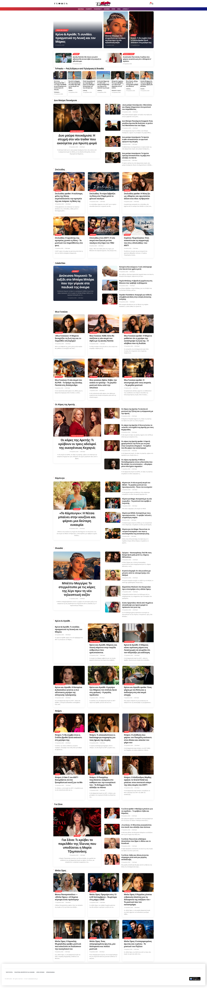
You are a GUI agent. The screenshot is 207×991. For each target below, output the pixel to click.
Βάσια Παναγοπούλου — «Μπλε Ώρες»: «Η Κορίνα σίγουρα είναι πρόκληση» (67, 897)
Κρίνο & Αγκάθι (62, 621)
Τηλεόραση (56, 92)
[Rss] (67, 3)
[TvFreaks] (103, 3)
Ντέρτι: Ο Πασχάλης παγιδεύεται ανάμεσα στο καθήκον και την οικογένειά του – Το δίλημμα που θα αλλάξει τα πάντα (102, 782)
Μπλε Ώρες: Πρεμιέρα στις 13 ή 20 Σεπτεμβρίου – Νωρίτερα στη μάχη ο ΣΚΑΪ (103, 897)
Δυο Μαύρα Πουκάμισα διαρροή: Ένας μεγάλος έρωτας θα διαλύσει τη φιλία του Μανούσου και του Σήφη (137, 123)
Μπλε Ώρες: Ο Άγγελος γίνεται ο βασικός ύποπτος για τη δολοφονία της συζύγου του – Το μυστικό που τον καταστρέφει (138, 899)
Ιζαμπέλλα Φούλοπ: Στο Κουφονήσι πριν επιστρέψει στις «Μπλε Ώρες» (136, 588)
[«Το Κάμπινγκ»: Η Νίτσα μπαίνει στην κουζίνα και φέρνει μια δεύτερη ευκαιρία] (76, 496)
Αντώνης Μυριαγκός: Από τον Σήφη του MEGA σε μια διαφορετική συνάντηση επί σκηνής (60, 85)
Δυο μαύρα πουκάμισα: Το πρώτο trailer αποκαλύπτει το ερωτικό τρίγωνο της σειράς (135, 139)
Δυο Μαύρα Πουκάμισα (65, 100)
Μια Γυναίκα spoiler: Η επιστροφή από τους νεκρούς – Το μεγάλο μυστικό (137, 382)
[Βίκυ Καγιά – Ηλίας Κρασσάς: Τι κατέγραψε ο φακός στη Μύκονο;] (132, 75)
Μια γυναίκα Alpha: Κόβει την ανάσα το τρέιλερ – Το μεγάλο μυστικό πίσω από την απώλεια (103, 384)
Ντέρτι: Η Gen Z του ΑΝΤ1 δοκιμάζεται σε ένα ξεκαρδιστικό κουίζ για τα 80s (68, 780)
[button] (152, 3)
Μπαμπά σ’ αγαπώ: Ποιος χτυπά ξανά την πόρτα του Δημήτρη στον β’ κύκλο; (117, 84)
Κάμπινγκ (60, 478)
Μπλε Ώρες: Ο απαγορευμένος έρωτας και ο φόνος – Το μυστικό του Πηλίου (138, 944)
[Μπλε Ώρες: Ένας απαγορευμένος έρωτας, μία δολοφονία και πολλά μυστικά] (103, 929)
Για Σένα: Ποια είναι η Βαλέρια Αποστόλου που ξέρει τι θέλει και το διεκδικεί (136, 841)
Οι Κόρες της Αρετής (65, 404)
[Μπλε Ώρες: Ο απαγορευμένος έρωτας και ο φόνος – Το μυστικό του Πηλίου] (138, 929)
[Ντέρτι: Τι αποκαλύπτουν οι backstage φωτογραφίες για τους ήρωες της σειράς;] (103, 723)
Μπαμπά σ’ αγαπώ (128, 54)
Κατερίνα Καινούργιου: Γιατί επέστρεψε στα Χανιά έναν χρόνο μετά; (135, 268)
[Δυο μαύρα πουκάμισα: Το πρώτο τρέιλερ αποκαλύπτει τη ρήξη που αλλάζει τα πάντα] (112, 157)
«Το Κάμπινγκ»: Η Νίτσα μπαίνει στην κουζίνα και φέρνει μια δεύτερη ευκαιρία (76, 519)
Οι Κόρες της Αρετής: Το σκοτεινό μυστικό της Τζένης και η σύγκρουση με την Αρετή (137, 411)
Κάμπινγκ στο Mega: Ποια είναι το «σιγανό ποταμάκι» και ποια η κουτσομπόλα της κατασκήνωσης (136, 531)
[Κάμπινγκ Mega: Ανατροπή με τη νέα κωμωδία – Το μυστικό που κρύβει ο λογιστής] (112, 503)
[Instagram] (64, 3)
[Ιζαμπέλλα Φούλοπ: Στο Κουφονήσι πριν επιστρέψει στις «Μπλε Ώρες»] (112, 591)
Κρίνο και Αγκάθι (62, 30)
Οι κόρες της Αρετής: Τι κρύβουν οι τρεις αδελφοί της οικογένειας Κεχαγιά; (77, 444)
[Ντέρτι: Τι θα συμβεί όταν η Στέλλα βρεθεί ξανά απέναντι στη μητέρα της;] (141, 29)
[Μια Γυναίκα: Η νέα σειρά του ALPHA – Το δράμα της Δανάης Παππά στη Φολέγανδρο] (69, 368)
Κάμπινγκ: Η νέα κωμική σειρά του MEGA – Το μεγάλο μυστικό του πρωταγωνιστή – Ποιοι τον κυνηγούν (137, 484)
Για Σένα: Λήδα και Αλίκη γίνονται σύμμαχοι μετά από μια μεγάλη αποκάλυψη (135, 857)
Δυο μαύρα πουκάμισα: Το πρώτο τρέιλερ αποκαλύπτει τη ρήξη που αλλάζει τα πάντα (136, 155)
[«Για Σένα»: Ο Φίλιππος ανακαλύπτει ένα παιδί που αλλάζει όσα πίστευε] (112, 829)
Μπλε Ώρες (60, 870)
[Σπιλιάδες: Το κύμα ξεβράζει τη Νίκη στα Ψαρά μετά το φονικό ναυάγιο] (103, 181)
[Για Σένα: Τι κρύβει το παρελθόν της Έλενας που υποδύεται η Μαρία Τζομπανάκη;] (77, 822)
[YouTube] (59, 3)
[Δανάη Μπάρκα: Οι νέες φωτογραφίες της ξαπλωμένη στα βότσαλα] (146, 75)
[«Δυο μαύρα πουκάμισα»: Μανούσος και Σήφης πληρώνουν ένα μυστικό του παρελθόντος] (112, 109)
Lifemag (85, 90)
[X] (57, 3)
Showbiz (108, 32)
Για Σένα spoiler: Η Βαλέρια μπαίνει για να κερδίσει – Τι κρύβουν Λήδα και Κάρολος (137, 811)
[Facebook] (55, 3)
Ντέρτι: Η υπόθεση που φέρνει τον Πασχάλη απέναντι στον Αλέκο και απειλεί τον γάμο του (138, 739)
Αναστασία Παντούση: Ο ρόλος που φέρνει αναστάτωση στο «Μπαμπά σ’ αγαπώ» (137, 59)
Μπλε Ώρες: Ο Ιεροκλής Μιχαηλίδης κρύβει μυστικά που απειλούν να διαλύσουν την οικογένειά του (68, 945)
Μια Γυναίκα (61, 312)
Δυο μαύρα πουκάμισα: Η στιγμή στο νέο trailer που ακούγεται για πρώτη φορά (77, 139)
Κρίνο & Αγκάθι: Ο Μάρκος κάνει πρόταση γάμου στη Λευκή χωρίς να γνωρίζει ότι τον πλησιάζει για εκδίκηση (137, 648)
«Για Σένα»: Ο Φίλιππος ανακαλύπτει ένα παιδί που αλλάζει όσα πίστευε (136, 826)
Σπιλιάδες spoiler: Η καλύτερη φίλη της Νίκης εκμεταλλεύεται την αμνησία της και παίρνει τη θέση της (68, 197)
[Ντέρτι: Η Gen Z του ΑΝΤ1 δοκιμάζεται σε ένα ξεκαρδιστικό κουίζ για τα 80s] (69, 765)
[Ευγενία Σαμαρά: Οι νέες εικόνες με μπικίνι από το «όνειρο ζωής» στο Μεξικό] (112, 575)
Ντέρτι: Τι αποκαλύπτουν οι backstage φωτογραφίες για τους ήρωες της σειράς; (102, 737)
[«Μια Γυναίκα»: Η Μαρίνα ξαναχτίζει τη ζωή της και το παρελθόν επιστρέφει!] (69, 323)
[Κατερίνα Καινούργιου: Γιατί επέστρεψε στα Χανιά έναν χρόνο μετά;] (109, 271)
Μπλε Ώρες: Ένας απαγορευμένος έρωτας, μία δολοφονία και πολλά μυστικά (102, 945)
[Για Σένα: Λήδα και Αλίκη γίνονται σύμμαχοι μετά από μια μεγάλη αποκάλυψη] (112, 859)
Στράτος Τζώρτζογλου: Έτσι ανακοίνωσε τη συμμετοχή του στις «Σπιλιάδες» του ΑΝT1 (136, 241)
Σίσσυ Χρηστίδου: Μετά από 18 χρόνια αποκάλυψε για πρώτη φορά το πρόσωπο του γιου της (137, 605)
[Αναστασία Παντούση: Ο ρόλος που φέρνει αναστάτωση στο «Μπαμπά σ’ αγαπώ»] (114, 58)
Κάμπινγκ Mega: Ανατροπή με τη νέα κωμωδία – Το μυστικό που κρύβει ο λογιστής (137, 501)
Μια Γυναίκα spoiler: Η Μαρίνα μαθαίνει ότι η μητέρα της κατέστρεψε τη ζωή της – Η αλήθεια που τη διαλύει (138, 339)
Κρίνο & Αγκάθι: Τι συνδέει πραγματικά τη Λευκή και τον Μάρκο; (75, 38)
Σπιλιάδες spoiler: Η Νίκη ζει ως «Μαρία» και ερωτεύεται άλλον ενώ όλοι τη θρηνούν (137, 196)
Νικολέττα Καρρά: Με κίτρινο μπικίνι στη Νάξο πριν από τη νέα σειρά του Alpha (74, 84)
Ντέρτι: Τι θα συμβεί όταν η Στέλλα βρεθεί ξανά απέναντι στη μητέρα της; (141, 40)
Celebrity (99, 90)
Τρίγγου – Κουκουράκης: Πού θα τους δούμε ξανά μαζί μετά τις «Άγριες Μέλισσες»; (137, 554)
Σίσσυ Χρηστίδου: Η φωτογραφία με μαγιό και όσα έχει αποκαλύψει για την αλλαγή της (89, 84)
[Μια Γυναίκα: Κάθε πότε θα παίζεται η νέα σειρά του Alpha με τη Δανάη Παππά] (103, 323)
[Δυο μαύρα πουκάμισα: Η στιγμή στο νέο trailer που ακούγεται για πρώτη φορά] (76, 118)
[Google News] (62, 3)
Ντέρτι (133, 35)
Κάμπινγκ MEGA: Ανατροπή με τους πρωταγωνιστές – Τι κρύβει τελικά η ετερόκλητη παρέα (136, 515)
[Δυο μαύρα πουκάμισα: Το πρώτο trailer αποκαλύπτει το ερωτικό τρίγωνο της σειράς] (112, 141)
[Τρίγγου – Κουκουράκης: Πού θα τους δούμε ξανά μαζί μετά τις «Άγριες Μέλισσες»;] (112, 557)
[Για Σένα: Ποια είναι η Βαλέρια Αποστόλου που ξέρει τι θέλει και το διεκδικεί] (112, 843)
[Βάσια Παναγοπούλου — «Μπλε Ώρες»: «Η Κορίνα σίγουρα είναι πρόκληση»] (69, 882)
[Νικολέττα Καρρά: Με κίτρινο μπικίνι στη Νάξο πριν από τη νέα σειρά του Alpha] (74, 75)
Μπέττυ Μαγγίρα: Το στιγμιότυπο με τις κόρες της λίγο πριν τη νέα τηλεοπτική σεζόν (115, 39)
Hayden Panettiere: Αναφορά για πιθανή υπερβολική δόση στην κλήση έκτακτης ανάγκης (135, 297)
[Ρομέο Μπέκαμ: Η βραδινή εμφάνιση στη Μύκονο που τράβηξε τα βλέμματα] (109, 285)
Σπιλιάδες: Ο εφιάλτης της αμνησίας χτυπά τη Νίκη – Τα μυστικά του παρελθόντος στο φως (69, 241)
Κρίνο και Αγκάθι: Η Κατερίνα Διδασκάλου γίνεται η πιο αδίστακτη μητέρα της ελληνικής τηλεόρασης (68, 691)
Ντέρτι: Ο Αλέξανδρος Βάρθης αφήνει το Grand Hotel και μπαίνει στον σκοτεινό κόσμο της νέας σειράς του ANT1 (137, 781)
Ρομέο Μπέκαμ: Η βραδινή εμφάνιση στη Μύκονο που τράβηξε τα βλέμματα (135, 282)
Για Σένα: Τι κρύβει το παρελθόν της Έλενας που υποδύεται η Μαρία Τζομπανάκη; (77, 845)
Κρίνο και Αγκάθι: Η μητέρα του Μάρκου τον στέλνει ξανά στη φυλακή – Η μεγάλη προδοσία (103, 691)
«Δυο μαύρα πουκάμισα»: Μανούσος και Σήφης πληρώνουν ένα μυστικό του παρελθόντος (137, 107)
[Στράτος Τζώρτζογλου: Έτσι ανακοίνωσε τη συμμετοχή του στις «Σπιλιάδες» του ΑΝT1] (138, 225)
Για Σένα (58, 804)
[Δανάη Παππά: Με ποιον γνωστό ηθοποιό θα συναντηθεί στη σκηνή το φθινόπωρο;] (63, 58)
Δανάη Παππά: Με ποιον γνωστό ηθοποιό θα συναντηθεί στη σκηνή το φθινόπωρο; (87, 59)
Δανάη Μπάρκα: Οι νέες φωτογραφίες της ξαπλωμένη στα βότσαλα (146, 83)
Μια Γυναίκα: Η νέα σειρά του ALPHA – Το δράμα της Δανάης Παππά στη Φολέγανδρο (68, 382)
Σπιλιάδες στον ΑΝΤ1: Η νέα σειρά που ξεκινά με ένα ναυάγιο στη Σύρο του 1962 (102, 240)
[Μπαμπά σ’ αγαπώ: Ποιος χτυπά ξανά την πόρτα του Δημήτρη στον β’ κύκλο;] (118, 75)
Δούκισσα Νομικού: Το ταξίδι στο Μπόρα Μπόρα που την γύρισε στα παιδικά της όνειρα (103, 84)
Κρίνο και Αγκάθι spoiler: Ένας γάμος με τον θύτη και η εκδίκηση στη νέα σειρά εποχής (138, 691)
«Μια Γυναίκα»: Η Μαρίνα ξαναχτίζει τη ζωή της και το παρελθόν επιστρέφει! (68, 338)
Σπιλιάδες (60, 169)
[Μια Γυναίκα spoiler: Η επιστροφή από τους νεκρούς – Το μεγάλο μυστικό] (138, 368)
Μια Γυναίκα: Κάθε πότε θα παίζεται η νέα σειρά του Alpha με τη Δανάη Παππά (101, 338)
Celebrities (60, 263)
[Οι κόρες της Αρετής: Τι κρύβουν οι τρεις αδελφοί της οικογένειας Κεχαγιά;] (77, 422)
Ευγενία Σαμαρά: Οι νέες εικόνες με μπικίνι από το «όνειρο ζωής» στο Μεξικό (136, 573)
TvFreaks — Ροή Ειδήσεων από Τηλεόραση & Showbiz (79, 68)
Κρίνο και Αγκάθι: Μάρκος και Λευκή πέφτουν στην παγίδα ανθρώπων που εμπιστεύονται (103, 648)
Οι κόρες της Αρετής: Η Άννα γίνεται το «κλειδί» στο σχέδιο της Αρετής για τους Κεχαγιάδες (137, 427)
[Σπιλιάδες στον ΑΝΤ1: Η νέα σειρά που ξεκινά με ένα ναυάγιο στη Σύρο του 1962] (103, 225)
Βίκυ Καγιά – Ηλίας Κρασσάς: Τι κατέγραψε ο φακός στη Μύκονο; (132, 83)
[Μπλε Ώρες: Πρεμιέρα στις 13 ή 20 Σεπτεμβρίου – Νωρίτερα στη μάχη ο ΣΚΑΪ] (103, 882)
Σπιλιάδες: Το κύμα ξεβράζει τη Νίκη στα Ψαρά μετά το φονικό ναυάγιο (102, 196)
